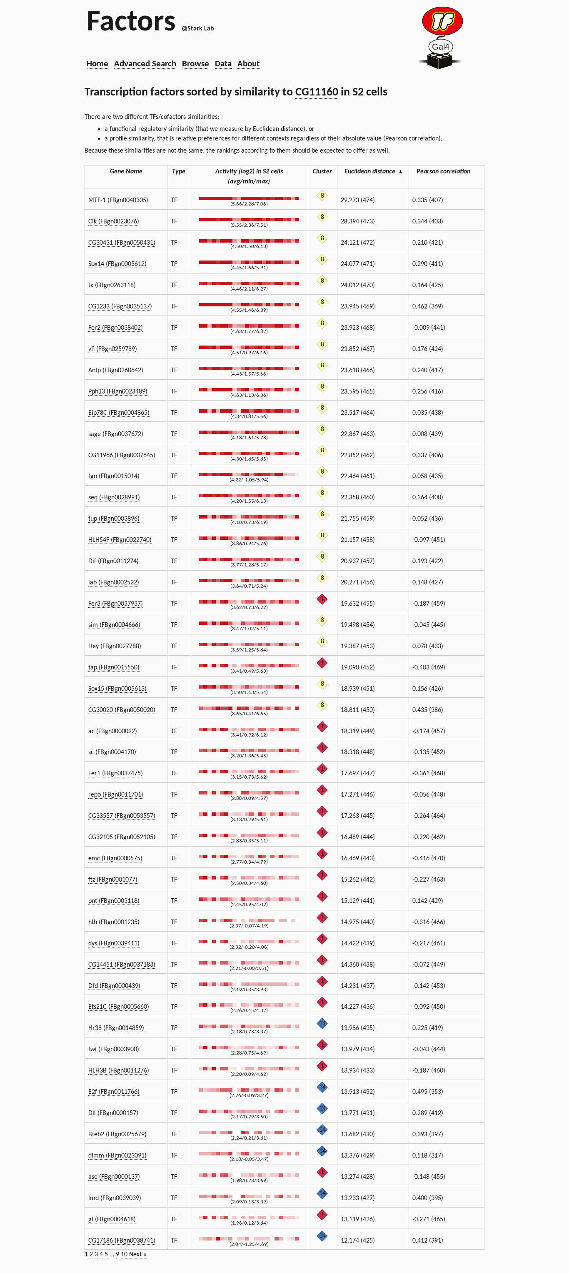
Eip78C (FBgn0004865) (119, 413)
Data (223, 64)
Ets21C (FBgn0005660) (118, 1007)
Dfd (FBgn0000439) (114, 986)
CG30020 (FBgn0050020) (121, 710)
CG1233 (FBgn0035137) (120, 306)
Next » (138, 1254)
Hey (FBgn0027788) (114, 646)
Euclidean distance (373, 171)
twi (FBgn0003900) (113, 1049)
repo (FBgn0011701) (115, 795)
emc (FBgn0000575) (115, 858)
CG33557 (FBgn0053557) (121, 816)
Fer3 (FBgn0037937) (115, 604)
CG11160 (316, 92)
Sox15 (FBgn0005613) (117, 689)
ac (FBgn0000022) (112, 731)
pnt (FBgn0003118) (114, 901)
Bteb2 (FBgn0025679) (117, 1134)
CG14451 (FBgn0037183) (121, 965)
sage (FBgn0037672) (115, 434)
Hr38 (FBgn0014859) (116, 1028)
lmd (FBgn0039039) (114, 1198)
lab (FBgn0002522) (113, 582)
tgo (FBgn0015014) (114, 476)
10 (124, 1254)
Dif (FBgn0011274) (113, 561)
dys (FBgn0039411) (114, 943)
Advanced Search (145, 64)
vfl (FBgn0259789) (112, 349)
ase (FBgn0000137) (114, 1177)
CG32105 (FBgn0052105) (121, 837)
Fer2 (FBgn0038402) (115, 328)
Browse (195, 64)
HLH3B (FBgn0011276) (118, 1071)
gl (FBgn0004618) (112, 1219)
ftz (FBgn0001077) (112, 880)
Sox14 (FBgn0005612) (117, 264)
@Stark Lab (198, 28)
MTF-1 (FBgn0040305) (118, 200)
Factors (131, 23)
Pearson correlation (443, 171)
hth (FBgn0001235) (114, 922)
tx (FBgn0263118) (112, 285)
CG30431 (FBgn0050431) (121, 243)
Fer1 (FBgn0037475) (115, 773)
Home (97, 64)
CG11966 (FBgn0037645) (121, 455)
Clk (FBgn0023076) (113, 221)
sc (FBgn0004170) (112, 752)
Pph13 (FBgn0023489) (117, 391)
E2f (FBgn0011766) (114, 1092)
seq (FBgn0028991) (114, 497)
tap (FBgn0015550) (114, 667)
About (248, 64)
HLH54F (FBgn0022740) (120, 540)
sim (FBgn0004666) (114, 625)
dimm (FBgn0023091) (117, 1156)
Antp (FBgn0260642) (115, 370)
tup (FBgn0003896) (114, 519)
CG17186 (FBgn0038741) (121, 1241)
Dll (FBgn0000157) (113, 1113)
